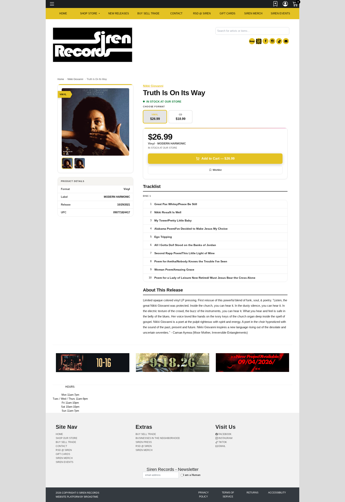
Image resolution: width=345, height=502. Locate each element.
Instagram (225, 438)
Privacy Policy (203, 494)
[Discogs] (252, 41)
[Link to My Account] (285, 4)
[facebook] (265, 41)
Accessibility (277, 492)
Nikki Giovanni (75, 79)
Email (222, 446)
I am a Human (191, 474)
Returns (252, 492)
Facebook (224, 434)
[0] (295, 5)
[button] (90, 13)
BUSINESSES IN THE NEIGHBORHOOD (158, 438)
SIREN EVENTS (280, 13)
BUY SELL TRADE (148, 13)
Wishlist (217, 170)
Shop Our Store (66, 438)
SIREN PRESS (144, 442)
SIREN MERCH (253, 13)
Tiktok (222, 442)
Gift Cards (227, 13)
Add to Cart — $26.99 (218, 158)
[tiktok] (279, 41)
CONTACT (176, 13)
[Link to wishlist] (275, 4)
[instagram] (272, 41)
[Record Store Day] (258, 41)
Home (61, 79)
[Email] (286, 41)
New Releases (118, 13)
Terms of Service (228, 494)
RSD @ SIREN (202, 13)
